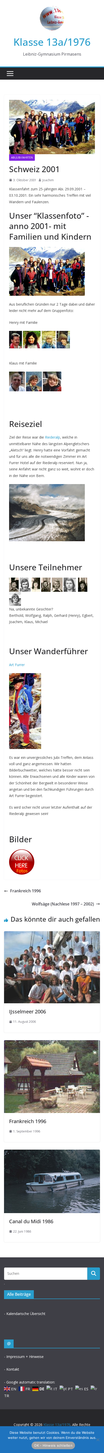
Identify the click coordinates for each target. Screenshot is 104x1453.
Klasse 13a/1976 (52, 42)
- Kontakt (11, 1369)
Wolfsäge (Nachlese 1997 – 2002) (63, 904)
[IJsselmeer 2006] (52, 935)
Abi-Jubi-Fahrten (22, 157)
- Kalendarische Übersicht (24, 1313)
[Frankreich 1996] (52, 1044)
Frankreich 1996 (25, 891)
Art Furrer (17, 664)
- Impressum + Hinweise (24, 1356)
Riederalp (52, 437)
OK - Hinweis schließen (53, 1445)
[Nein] (97, 1439)
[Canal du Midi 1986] (52, 1153)
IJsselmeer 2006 (27, 1011)
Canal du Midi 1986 (31, 1221)
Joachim (48, 180)
